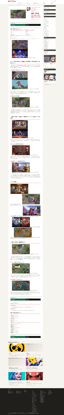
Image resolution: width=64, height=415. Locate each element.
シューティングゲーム (34, 397)
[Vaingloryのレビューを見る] (34, 348)
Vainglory (27, 353)
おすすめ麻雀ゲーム (46, 48)
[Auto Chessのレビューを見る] (34, 376)
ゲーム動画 (45, 53)
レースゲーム (45, 28)
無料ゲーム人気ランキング (18, 391)
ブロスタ (10, 353)
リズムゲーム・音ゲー (46, 25)
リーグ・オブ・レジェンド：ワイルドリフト (15, 382)
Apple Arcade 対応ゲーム (34, 411)
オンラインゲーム (32, 7)
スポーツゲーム (45, 29)
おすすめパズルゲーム (42, 396)
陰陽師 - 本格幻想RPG (20, 65)
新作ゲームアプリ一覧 (10, 391)
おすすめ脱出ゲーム (46, 45)
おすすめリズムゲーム (46, 47)
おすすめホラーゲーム (42, 397)
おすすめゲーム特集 (46, 52)
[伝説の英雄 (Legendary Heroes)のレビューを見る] (16, 362)
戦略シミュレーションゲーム (33, 9)
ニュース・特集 (45, 51)
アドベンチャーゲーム (34, 396)
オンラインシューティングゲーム (14, 352)
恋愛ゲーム (45, 27)
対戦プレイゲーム (36, 7)
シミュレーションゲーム (33, 8)
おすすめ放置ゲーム (46, 46)
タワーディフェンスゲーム (34, 406)
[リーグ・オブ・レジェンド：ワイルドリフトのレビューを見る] (16, 376)
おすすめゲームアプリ (42, 391)
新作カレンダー (25, 391)
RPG (32, 391)
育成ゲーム (33, 398)
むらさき (38, 20)
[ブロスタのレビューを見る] (16, 348)
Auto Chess (28, 382)
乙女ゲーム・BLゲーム (46, 26)
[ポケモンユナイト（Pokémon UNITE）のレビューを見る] (34, 362)
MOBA (39, 7)
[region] (50, 62)
